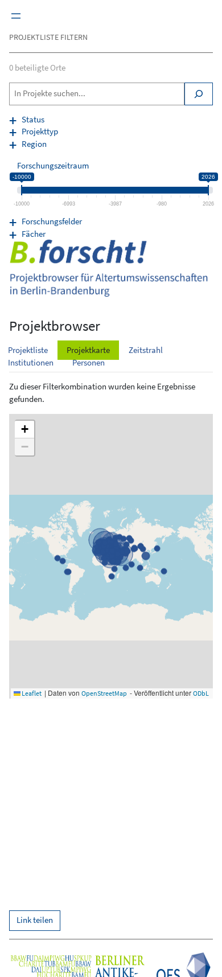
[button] (24, 429)
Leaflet (31, 693)
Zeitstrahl (146, 350)
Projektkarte (88, 350)
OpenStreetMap (104, 693)
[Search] (198, 94)
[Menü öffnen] (16, 16)
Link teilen (35, 920)
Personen (88, 363)
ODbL (201, 693)
